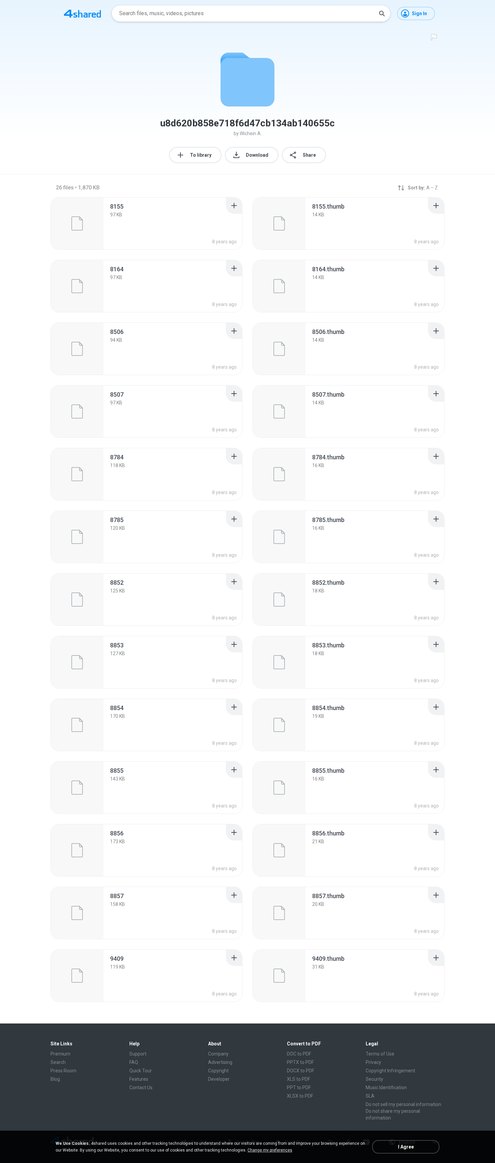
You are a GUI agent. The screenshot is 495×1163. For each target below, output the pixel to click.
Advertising (220, 1062)
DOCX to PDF (300, 1070)
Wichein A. (251, 133)
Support (137, 1054)
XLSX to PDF (300, 1096)
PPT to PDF (299, 1087)
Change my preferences (270, 1150)
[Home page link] (82, 13)
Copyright (218, 1070)
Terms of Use (380, 1054)
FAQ (133, 1062)
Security (374, 1079)
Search (58, 1062)
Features (138, 1079)
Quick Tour (140, 1070)
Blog (55, 1079)
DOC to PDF (299, 1054)
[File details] (77, 223)
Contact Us (141, 1087)
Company (218, 1054)
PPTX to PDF (300, 1062)
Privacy (373, 1062)
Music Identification (386, 1087)
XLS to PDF (298, 1079)
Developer (219, 1079)
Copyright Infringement (390, 1070)
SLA (370, 1096)
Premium (60, 1054)
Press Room (63, 1070)
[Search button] (382, 13)
